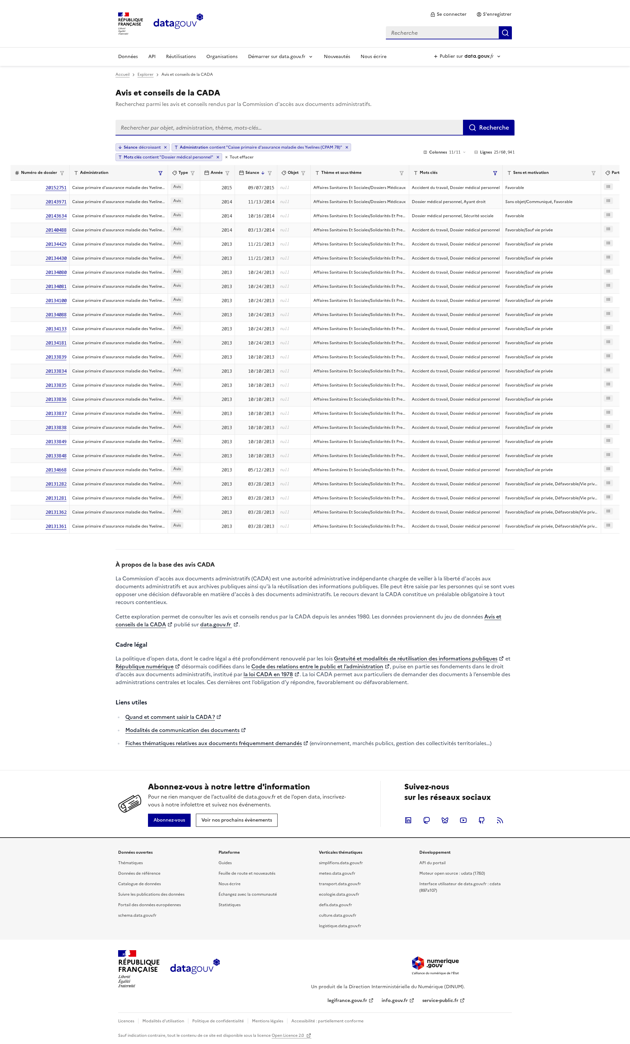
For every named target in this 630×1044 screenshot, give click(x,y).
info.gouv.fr (395, 1000)
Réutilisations (181, 56)
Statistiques (230, 905)
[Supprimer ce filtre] (347, 147)
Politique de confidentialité (218, 1021)
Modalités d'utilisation (163, 1021)
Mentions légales (267, 1021)
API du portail (432, 863)
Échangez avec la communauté (248, 894)
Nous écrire (374, 56)
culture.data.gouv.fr (337, 915)
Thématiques (130, 863)
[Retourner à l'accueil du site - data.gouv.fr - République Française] (195, 969)
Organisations (222, 56)
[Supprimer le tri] (165, 147)
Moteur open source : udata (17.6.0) (452, 873)
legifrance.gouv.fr (347, 1000)
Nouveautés (337, 56)
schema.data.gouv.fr (137, 915)
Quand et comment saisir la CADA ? (170, 717)
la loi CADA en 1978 (268, 674)
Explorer (145, 74)
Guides (225, 863)
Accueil (123, 74)
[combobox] (449, 32)
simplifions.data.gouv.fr (341, 863)
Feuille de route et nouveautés (247, 873)
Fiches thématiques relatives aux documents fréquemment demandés (213, 743)
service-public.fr (440, 1000)
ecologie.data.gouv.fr (339, 894)
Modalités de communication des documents (182, 730)
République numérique (145, 666)
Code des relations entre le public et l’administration (317, 666)
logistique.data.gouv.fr (340, 926)
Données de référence (139, 873)
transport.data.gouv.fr (340, 884)
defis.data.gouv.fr (335, 905)
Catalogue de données (139, 884)
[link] (448, 14)
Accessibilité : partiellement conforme (327, 1021)
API (152, 56)
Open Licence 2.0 (288, 1035)
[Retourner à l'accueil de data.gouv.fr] (178, 23)
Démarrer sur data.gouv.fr (276, 56)
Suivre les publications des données (151, 894)
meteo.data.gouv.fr (337, 873)
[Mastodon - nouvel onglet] (426, 820)
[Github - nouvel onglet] (481, 820)
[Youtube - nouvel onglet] (463, 820)
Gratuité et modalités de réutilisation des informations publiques (415, 658)
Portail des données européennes (149, 905)
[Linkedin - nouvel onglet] (408, 820)
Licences (126, 1021)
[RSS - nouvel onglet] (500, 820)
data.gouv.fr (216, 624)
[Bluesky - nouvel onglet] (445, 820)
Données (128, 56)
